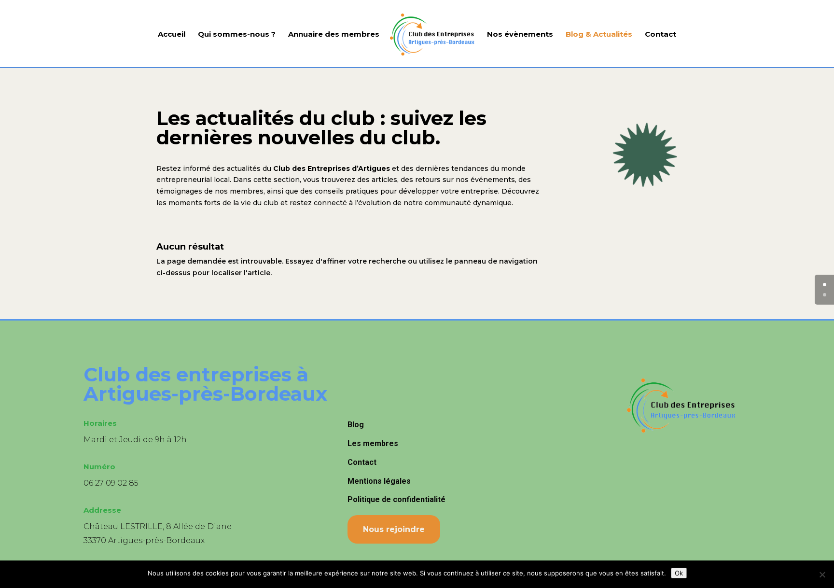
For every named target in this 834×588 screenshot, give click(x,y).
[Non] (822, 574)
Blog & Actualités (599, 35)
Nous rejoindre (394, 529)
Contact (660, 35)
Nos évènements (520, 35)
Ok (679, 573)
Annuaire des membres (333, 35)
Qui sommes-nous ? (237, 35)
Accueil (171, 35)
